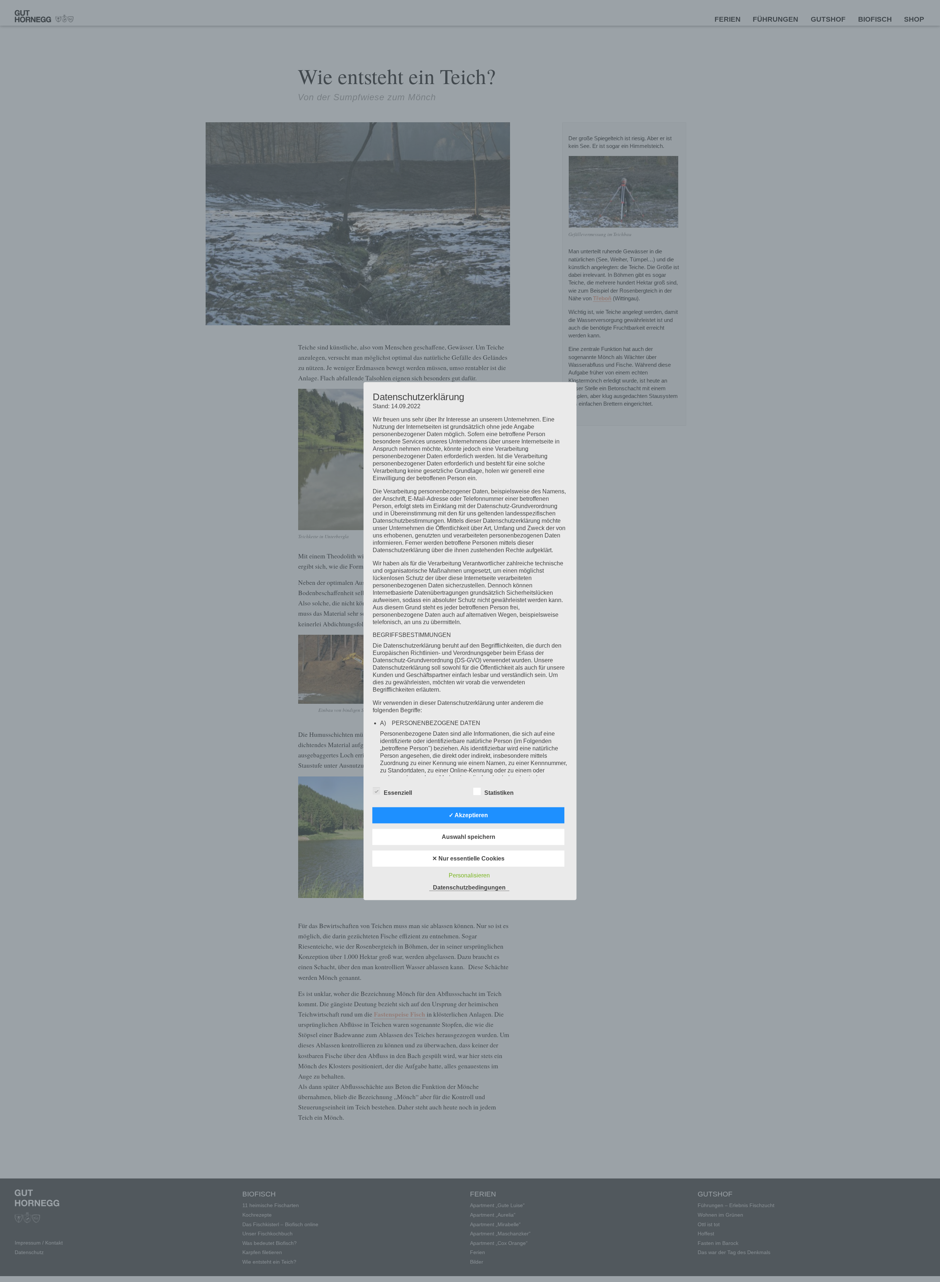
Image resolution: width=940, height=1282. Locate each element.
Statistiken (499, 792)
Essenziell (398, 792)
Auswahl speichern (468, 836)
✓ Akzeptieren (468, 815)
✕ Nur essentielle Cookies (468, 858)
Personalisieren (469, 875)
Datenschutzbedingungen (469, 887)
